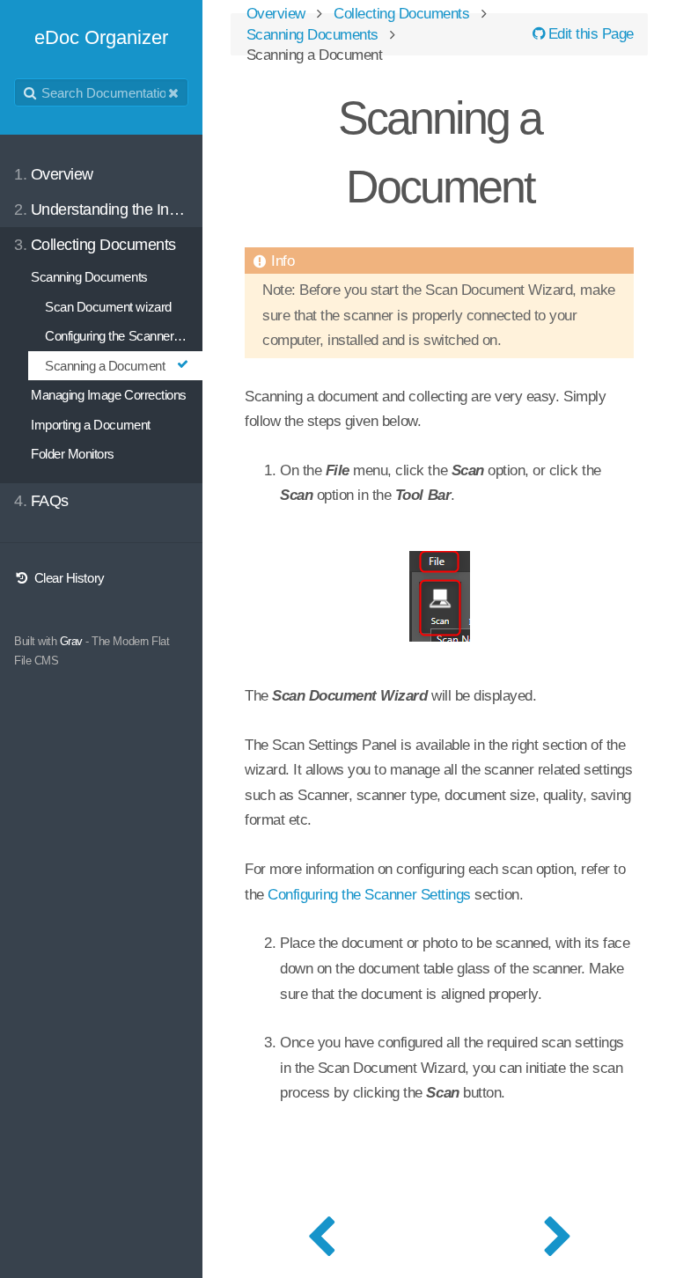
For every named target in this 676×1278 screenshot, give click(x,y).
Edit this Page (589, 34)
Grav (71, 641)
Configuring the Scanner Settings (369, 894)
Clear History (67, 577)
